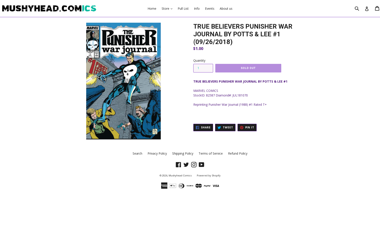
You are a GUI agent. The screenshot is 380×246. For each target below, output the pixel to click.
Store (168, 8)
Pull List (183, 8)
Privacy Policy (157, 153)
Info (197, 8)
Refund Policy (237, 153)
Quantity (199, 60)
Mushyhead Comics (180, 175)
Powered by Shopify (209, 175)
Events (209, 8)
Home (152, 8)
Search (137, 153)
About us (226, 8)
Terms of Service (211, 153)
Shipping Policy (182, 153)
